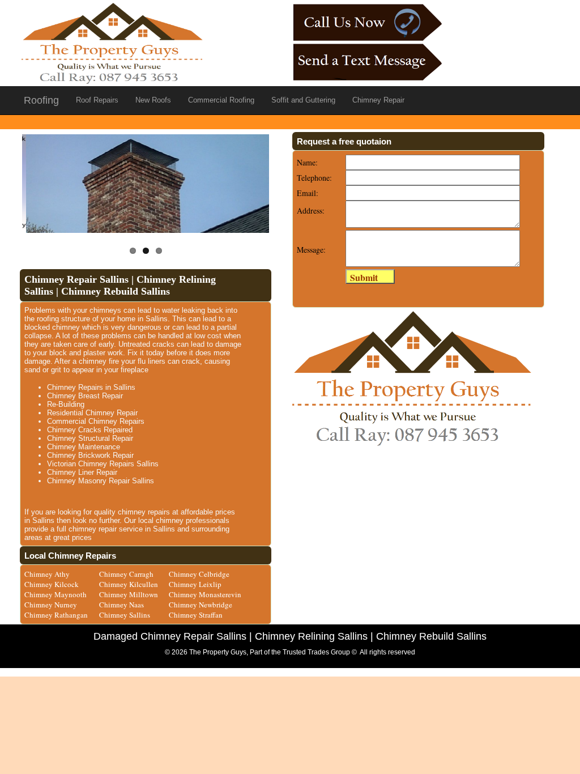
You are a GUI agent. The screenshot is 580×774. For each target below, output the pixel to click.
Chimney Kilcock (51, 584)
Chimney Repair (378, 100)
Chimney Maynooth (55, 594)
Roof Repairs (97, 100)
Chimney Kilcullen (128, 584)
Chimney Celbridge (199, 574)
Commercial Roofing (221, 100)
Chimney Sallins (124, 615)
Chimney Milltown (128, 594)
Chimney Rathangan (56, 615)
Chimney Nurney (50, 604)
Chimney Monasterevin (205, 594)
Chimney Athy (47, 574)
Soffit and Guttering (303, 100)
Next (289, 176)
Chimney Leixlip (195, 584)
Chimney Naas (121, 604)
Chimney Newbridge (200, 604)
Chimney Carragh (126, 574)
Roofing (41, 100)
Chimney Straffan (196, 615)
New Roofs (153, 100)
